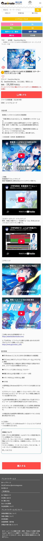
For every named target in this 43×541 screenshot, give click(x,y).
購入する (22, 94)
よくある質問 (6, 503)
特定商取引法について (9, 513)
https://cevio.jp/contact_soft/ (12, 344)
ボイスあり (21, 81)
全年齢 (10, 40)
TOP (3, 40)
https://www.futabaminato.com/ (13, 336)
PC (2, 81)
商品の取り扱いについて (10, 525)
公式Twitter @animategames (12, 485)
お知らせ (5, 488)
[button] (39, 59)
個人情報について (8, 516)
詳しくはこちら (7, 450)
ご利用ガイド (6, 495)
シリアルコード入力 (21, 19)
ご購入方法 (6, 501)
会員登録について (8, 506)
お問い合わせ (6, 498)
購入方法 (35, 13)
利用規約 (5, 519)
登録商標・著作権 (8, 522)
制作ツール (29, 81)
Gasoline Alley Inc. (20, 40)
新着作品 (21, 13)
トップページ (6, 482)
